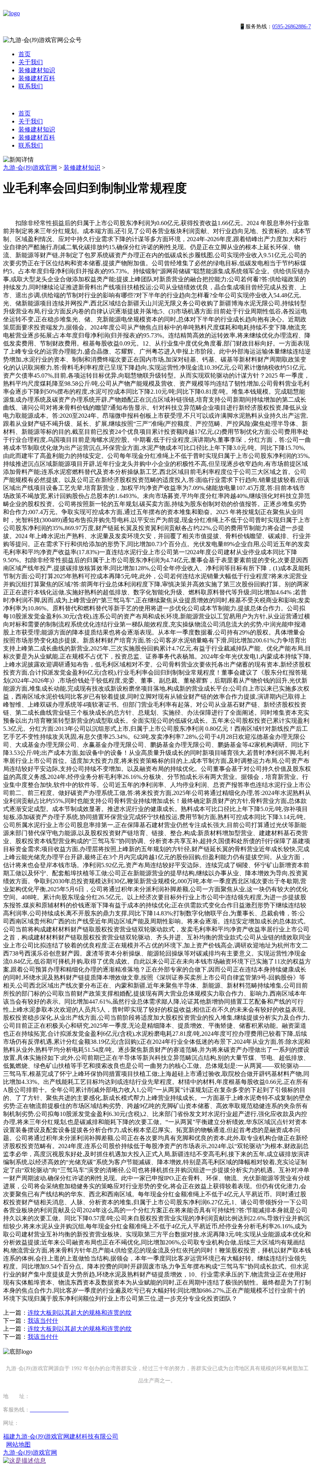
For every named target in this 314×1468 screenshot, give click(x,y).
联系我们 (30, 86)
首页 (24, 54)
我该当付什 (43, 1320)
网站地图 (18, 1444)
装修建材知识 (36, 70)
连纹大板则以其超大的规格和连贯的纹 (80, 1312)
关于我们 (30, 62)
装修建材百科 (36, 78)
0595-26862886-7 (291, 26)
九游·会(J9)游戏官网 (30, 167)
